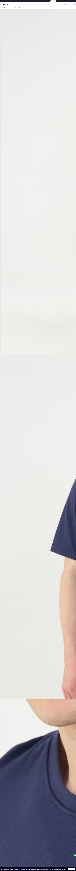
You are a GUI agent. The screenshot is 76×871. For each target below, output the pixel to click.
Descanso (12, 7)
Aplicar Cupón (53, 1)
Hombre (14, 4)
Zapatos (18, 4)
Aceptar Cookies (71, 869)
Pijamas (16, 7)
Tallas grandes (27, 4)
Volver (4, 7)
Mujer (10, 4)
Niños (22, 4)
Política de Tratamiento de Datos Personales (12, 869)
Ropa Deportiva (33, 4)
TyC (49, 1)
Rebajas (38, 4)
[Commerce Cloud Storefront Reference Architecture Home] (4, 4)
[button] (68, 4)
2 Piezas (20, 7)
